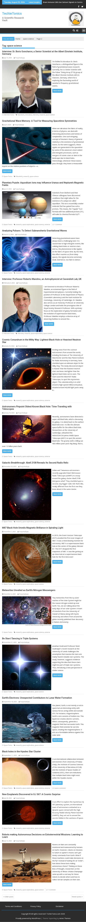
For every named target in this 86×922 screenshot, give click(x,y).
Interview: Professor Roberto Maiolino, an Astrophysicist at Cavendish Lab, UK (41, 279)
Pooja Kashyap (20, 58)
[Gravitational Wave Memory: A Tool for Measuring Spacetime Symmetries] (26, 128)
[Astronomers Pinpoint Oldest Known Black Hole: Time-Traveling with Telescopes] (26, 416)
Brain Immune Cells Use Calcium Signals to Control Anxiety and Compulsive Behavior (43, 2)
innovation (28, 115)
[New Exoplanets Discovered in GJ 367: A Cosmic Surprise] (26, 802)
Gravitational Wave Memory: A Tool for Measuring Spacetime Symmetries (39, 121)
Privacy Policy (35, 906)
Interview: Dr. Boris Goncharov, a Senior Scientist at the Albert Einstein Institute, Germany (42, 52)
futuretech (21, 115)
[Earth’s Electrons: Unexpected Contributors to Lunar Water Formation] (26, 705)
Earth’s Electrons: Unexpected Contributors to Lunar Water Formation (37, 697)
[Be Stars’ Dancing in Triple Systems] (26, 646)
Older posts (9, 897)
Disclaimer (60, 906)
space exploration (28, 224)
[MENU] (83, 30)
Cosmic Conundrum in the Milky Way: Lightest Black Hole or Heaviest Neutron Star (41, 341)
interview (36, 115)
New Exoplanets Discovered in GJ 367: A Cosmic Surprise (31, 794)
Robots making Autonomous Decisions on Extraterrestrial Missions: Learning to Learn (42, 835)
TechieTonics (12, 13)
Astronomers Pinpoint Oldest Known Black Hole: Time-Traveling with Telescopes (37, 407)
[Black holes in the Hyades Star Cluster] (26, 759)
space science (50, 115)
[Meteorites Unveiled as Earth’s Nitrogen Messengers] (26, 598)
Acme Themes (65, 918)
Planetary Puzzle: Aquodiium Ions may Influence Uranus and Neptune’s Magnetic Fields (43, 183)
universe (47, 224)
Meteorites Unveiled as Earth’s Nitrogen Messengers (28, 590)
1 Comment (58, 224)
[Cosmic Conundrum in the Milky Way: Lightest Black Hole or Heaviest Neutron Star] (26, 350)
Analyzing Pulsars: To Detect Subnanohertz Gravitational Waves (34, 230)
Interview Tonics (9, 115)
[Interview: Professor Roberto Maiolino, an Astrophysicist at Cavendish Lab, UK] (22, 286)
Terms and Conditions (13, 906)
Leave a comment (60, 788)
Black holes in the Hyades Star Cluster (21, 751)
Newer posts (76, 897)
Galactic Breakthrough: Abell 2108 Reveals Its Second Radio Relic (35, 462)
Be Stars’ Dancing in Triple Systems (20, 638)
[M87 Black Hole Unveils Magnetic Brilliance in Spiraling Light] (26, 535)
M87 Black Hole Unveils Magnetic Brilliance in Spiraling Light (32, 527)
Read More (57, 91)
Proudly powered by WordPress (28, 918)
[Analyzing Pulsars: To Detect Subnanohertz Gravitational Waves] (26, 238)
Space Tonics (8, 176)
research (42, 115)
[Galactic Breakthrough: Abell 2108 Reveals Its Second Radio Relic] (26, 470)
